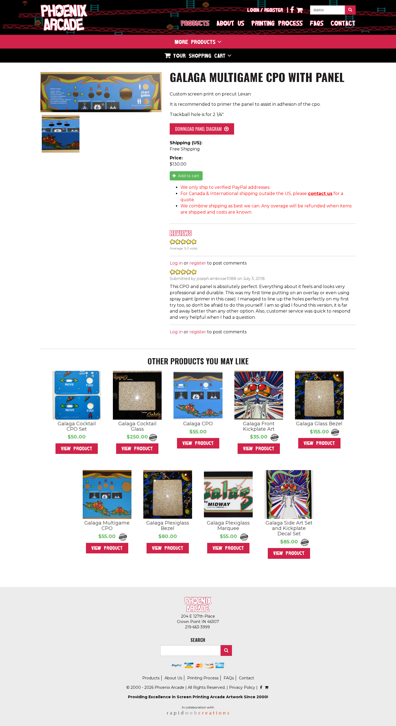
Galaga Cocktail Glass (137, 426)
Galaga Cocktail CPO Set (77, 426)
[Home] (64, 17)
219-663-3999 (198, 627)
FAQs (317, 23)
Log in (176, 263)
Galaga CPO (198, 424)
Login (253, 10)
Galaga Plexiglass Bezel (167, 525)
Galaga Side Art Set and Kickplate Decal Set (289, 528)
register (197, 263)
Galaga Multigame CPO (107, 525)
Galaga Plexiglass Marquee (228, 525)
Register (273, 10)
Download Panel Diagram (198, 129)
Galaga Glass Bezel (319, 424)
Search (226, 650)
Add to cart (188, 175)
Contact (343, 23)
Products (195, 23)
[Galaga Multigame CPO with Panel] (101, 92)
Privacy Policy (242, 687)
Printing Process (277, 23)
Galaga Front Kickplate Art (259, 426)
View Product (76, 448)
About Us (230, 23)
